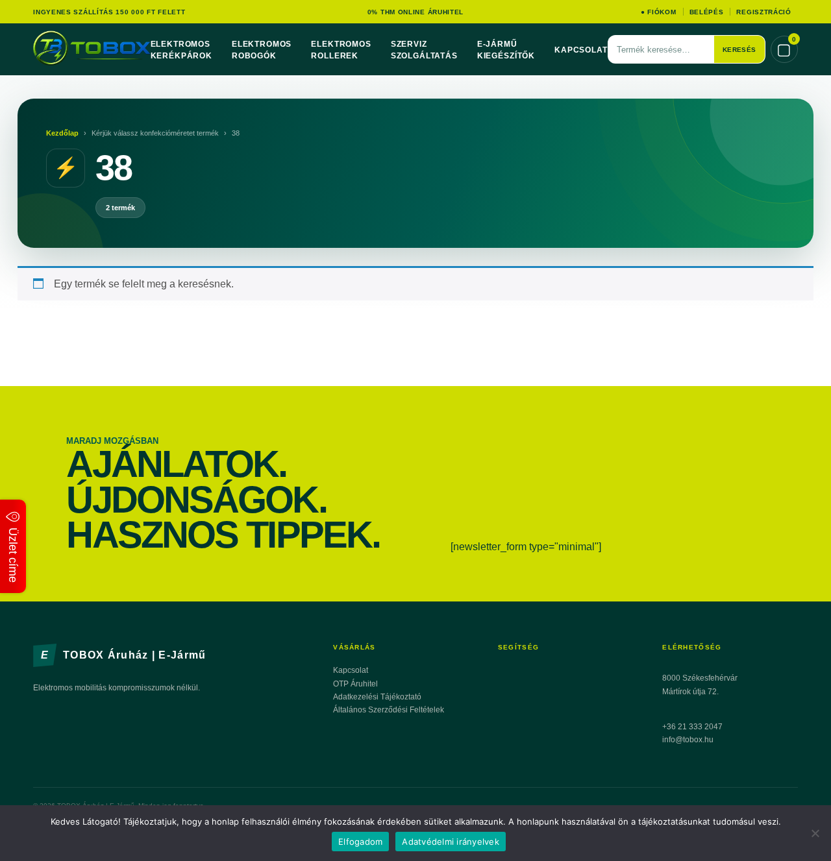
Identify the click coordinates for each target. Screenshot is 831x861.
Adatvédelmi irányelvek (450, 841)
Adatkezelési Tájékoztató (377, 696)
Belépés (706, 12)
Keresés (739, 49)
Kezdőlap (62, 133)
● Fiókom (658, 12)
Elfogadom (360, 841)
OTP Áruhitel (355, 683)
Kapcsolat (581, 50)
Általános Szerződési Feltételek (388, 709)
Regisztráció (763, 12)
